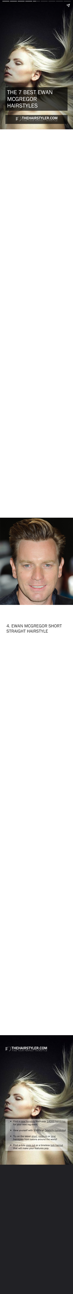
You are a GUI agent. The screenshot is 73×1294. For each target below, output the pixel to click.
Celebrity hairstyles (55, 1130)
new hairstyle (28, 1121)
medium (42, 1136)
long (53, 1136)
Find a (17, 1121)
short (34, 1136)
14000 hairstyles (56, 1121)
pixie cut (30, 1145)
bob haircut (57, 1145)
